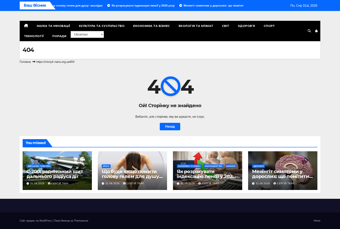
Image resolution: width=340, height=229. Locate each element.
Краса (106, 166)
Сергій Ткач (59, 183)
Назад (170, 126)
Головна (25, 61)
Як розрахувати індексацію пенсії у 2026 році (206, 176)
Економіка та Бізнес (151, 26)
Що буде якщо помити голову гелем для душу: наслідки (131, 176)
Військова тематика (39, 166)
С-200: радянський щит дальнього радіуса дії (55, 174)
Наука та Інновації (53, 26)
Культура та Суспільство (102, 26)
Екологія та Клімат (196, 26)
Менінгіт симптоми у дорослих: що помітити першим (280, 176)
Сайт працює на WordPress (36, 220)
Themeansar (81, 220)
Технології (34, 36)
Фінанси (230, 166)
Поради (59, 36)
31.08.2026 (37, 183)
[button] (309, 31)
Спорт (269, 26)
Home (317, 220)
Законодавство (213, 166)
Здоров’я (246, 26)
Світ (225, 26)
